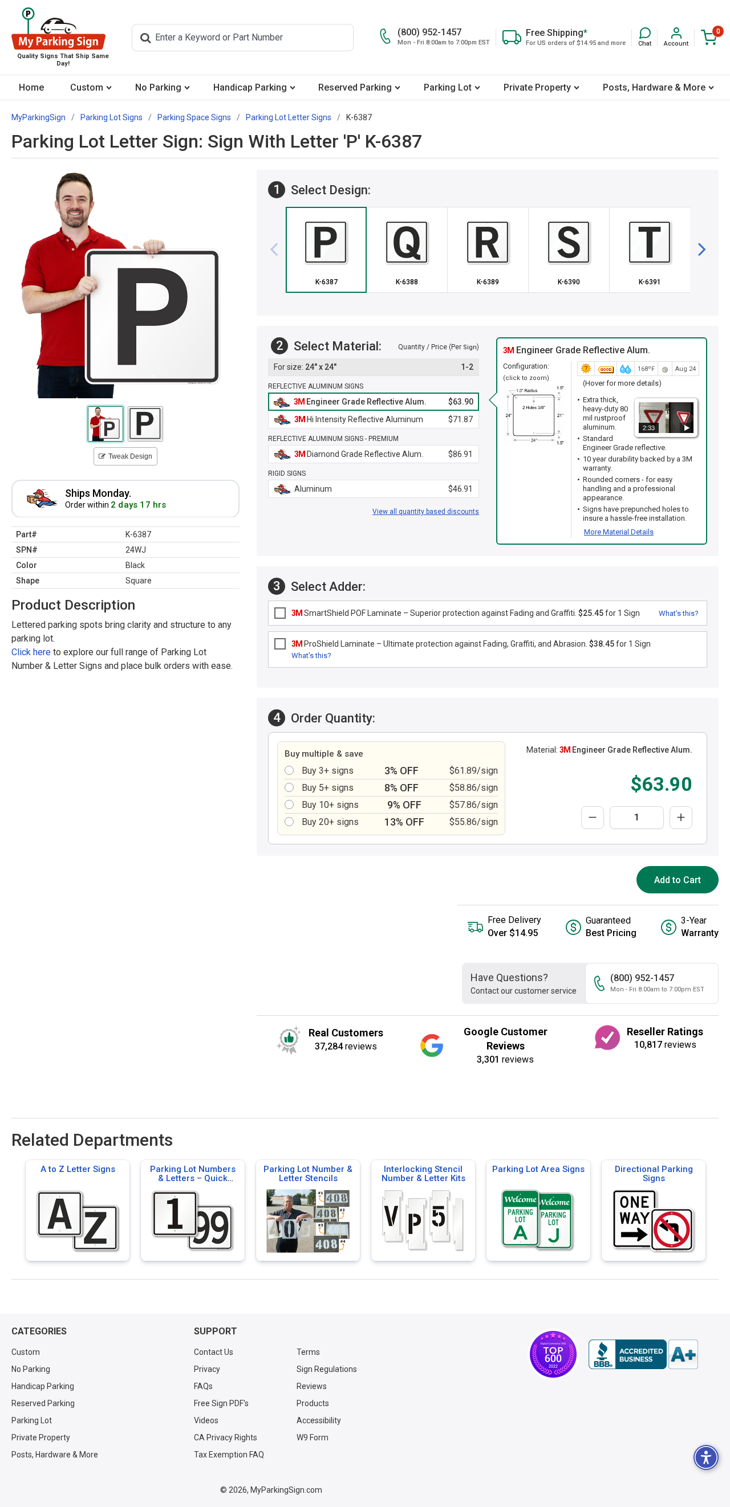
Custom (86, 87)
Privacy (207, 1369)
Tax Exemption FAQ (229, 1454)
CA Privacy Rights (225, 1437)
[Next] (697, 249)
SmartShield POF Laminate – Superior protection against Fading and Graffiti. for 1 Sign (465, 613)
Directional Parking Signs (654, 1173)
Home (31, 87)
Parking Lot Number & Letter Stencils (307, 1173)
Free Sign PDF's (221, 1403)
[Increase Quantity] (681, 817)
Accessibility (319, 1420)
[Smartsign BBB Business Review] (643, 1354)
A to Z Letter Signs (77, 1169)
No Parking (158, 87)
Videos (206, 1420)
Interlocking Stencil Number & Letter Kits (423, 1173)
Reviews (312, 1386)
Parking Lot (448, 87)
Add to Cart (677, 880)
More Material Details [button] (619, 532)
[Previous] (278, 249)
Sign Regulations (327, 1369)
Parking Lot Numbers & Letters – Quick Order (193, 1178)
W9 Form (312, 1437)
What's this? (679, 613)
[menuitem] (31, 87)
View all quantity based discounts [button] (425, 512)
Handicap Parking (250, 87)
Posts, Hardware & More (654, 87)
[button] (645, 37)
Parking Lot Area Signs (538, 1169)
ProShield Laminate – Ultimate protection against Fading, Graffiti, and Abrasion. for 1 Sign (471, 643)
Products (313, 1403)
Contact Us (213, 1352)
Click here (31, 651)
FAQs (203, 1386)
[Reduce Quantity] (592, 817)
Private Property (537, 87)
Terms (308, 1352)
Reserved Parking (355, 87)
